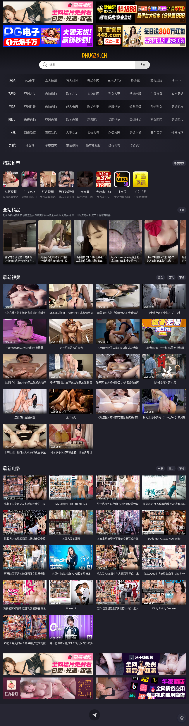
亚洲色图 (51, 120)
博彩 (12, 80)
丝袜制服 (135, 94)
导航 (12, 145)
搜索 (142, 65)
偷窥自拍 (30, 120)
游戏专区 (93, 81)
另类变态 (177, 107)
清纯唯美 (135, 120)
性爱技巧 (177, 133)
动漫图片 (93, 120)
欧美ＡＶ (72, 94)
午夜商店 (51, 145)
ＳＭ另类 (177, 94)
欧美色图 (72, 120)
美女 (160, 277)
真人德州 (51, 81)
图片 (12, 119)
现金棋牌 (156, 81)
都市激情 (30, 133)
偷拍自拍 (51, 107)
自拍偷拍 (51, 94)
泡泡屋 (135, 145)
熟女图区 (156, 120)
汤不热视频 (93, 145)
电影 (12, 106)
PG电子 (30, 81)
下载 (181, 210)
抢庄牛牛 (177, 81)
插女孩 (29, 145)
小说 (12, 132)
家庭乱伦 (51, 133)
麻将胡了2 (114, 81)
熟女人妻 (114, 94)
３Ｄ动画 (93, 94)
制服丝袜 (114, 107)
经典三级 (135, 107)
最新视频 (11, 277)
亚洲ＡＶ (30, 94)
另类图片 (177, 120)
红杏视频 (114, 145)
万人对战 (72, 81)
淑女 (171, 468)
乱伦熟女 (156, 107)
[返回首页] (181, 717)
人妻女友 (72, 133)
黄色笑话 (156, 133)
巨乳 (171, 277)
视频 (12, 93)
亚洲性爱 (30, 107)
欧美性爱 (93, 107)
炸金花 (135, 81)
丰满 (160, 468)
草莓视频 (72, 145)
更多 (181, 277)
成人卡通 (72, 107)
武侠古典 (93, 133)
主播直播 (156, 94)
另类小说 (135, 133)
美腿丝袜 (114, 120)
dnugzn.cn (94, 55)
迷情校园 (114, 133)
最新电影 (11, 468)
